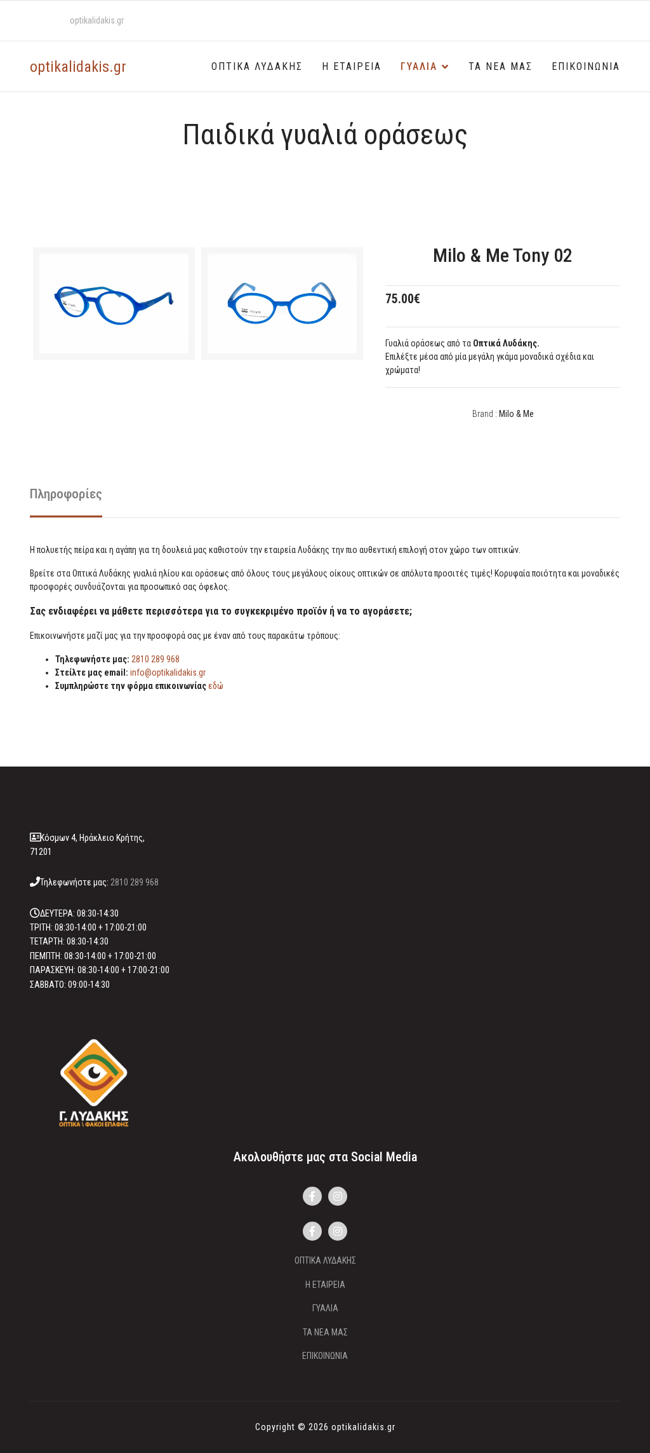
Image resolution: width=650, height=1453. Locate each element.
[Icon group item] (312, 1196)
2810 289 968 (155, 659)
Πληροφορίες (66, 493)
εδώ (215, 686)
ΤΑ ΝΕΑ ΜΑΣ (500, 66)
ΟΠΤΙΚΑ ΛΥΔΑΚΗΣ (257, 66)
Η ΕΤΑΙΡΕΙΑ (351, 66)
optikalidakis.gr (97, 20)
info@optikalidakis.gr (168, 672)
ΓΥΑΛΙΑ (419, 66)
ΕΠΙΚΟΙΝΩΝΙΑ (586, 66)
